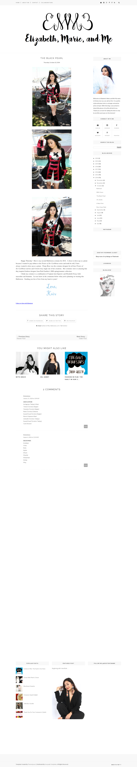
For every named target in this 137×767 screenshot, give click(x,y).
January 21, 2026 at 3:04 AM (31, 398)
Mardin (25, 455)
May (98, 221)
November (100, 183)
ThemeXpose (32, 764)
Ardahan (26, 443)
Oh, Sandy (44, 377)
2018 (96, 166)
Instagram (107, 128)
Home (18, 2)
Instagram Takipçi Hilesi (31, 404)
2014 (96, 177)
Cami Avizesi (27, 423)
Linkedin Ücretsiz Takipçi (31, 419)
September (100, 210)
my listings (107, 256)
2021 (96, 161)
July (98, 215)
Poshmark (116, 135)
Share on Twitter (55, 320)
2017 (96, 169)
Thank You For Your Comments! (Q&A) (35, 712)
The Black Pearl (100, 196)
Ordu (25, 445)
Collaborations (47, 2)
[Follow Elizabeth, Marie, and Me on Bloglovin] (107, 296)
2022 (96, 158)
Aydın (25, 450)
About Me (25, 2)
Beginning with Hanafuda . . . (60, 668)
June (98, 218)
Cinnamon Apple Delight (31, 695)
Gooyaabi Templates (51, 764)
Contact (35, 2)
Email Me (98, 128)
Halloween (53, 325)
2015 (96, 175)
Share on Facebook (36, 320)
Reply (85, 426)
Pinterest (107, 135)
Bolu (24, 448)
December (100, 180)
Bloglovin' (98, 135)
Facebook (116, 128)
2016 (96, 172)
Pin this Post (71, 320)
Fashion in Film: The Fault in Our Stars (34, 669)
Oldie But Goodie (29, 703)
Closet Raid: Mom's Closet (31, 677)
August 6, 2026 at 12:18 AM (31, 437)
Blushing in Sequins (29, 686)
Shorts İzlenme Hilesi (30, 416)
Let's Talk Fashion (62, 325)
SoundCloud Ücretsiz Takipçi (32, 421)
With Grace (21, 377)
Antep (25, 460)
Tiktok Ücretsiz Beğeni (30, 406)
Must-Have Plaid (101, 207)
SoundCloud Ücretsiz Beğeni (32, 414)
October (99, 185)
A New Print (100, 203)
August (99, 212)
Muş (24, 462)
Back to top (115, 764)
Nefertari (99, 188)
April (98, 223)
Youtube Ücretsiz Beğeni (31, 409)
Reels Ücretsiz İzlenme (30, 411)
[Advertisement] (98, 328)
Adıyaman (26, 457)
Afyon (25, 453)
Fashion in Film (45, 325)
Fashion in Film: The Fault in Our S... (74, 378)
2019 (96, 164)
